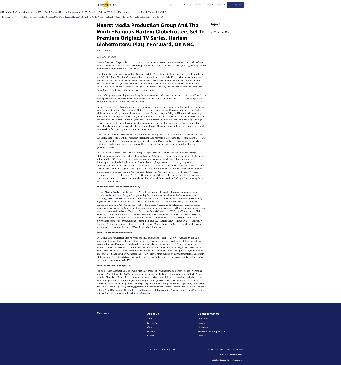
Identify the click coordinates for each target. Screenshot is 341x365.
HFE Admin (108, 50)
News (17, 17)
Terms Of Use (212, 349)
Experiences (173, 5)
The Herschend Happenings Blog (214, 331)
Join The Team (236, 5)
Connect (221, 5)
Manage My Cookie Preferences (231, 355)
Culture (199, 5)
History (151, 331)
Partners (202, 335)
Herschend (6, 17)
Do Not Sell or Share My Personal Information (225, 360)
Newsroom (203, 327)
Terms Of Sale (225, 349)
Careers (201, 323)
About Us (187, 5)
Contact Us (203, 318)
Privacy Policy (238, 349)
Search (150, 335)
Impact (210, 5)
